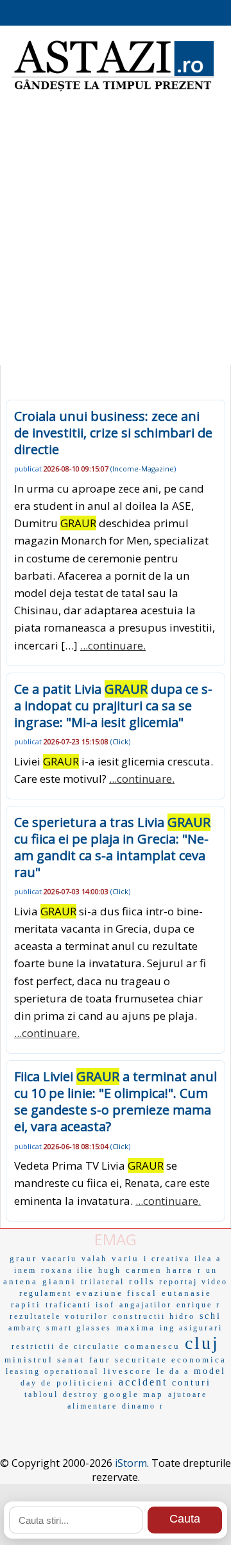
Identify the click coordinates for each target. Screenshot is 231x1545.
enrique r (198, 1304)
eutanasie (187, 1293)
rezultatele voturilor (59, 1316)
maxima (135, 1327)
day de (36, 1382)
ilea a (207, 1258)
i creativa (167, 1258)
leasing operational (52, 1371)
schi (210, 1316)
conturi (191, 1382)
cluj (202, 1343)
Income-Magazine (143, 468)
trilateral (102, 1281)
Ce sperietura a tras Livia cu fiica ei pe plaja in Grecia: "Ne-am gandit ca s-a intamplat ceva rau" (112, 847)
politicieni (85, 1382)
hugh (109, 1270)
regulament (45, 1293)
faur (99, 1359)
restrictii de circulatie (66, 1346)
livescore (127, 1371)
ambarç (25, 1327)
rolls (142, 1281)
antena (20, 1281)
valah (94, 1258)
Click (120, 741)
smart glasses (79, 1327)
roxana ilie (67, 1270)
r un (208, 1270)
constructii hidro (154, 1316)
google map (133, 1394)
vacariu (59, 1258)
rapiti (26, 1304)
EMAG (115, 1239)
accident (143, 1382)
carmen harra (159, 1270)
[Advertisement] (115, 237)
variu (125, 1258)
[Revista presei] (113, 89)
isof (105, 1304)
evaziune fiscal (116, 1293)
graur (23, 1258)
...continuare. (113, 645)
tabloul (41, 1394)
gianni (59, 1281)
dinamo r (143, 1406)
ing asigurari (191, 1327)
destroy (81, 1394)
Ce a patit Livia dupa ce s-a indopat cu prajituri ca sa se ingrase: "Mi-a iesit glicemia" (113, 705)
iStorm (131, 1463)
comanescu (152, 1346)
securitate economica (171, 1359)
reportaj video (193, 1281)
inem (25, 1270)
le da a (173, 1371)
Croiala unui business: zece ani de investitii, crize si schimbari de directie (113, 432)
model (210, 1371)
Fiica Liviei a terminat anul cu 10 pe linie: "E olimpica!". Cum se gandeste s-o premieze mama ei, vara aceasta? (115, 1101)
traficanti (68, 1304)
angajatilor (145, 1304)
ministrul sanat (44, 1359)
